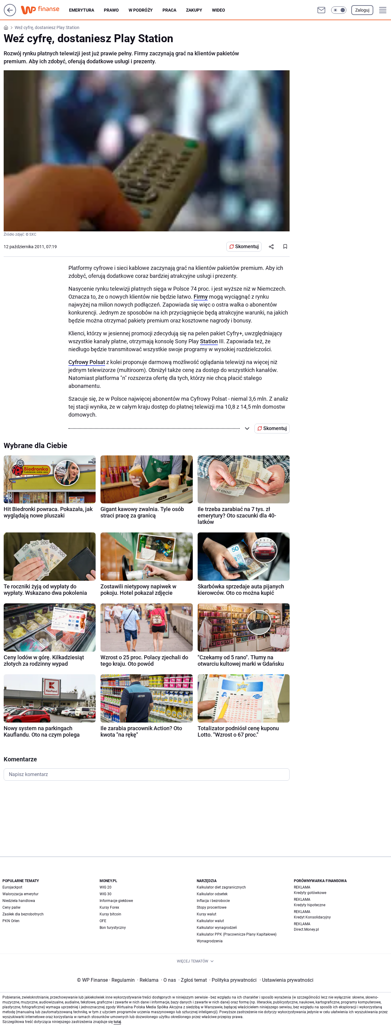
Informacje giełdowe (116, 901)
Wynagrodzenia (210, 941)
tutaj (117, 1022)
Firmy (201, 296)
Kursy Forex (109, 907)
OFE (103, 921)
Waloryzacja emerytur (20, 894)
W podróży (141, 10)
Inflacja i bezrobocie (213, 901)
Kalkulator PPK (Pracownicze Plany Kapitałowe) (236, 934)
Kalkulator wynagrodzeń (217, 927)
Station (209, 341)
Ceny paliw (11, 907)
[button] (338, 10)
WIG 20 (105, 887)
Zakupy (194, 10)
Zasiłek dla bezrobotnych (23, 914)
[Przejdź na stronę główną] (10, 14)
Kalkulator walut (210, 921)
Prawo (111, 10)
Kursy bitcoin (110, 914)
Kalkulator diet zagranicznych (221, 887)
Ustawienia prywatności (286, 980)
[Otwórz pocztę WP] (321, 10)
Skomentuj (247, 246)
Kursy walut (206, 914)
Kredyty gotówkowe (310, 893)
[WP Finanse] (45, 10)
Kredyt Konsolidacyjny (312, 917)
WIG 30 (105, 894)
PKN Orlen (11, 921)
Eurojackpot (12, 887)
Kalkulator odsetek (212, 894)
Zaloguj (362, 10)
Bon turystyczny (113, 927)
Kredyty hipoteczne (309, 905)
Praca (169, 10)
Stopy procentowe (211, 907)
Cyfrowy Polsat (86, 362)
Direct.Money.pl (306, 929)
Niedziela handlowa (18, 901)
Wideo (218, 10)
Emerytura (81, 10)
